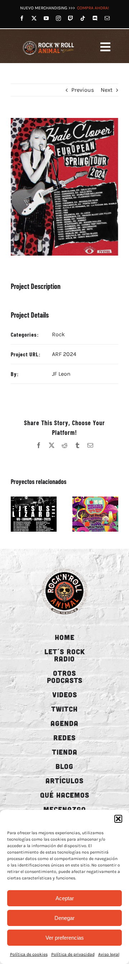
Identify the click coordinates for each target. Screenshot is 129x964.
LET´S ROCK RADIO (64, 655)
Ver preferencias (65, 938)
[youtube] (46, 18)
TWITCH (64, 708)
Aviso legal (108, 954)
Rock (58, 334)
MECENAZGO (64, 809)
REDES (64, 737)
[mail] (107, 18)
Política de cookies (29, 954)
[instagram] (58, 18)
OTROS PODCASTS (64, 676)
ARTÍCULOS (64, 780)
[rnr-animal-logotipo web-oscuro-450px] (64, 568)
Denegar (64, 918)
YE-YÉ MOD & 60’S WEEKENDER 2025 (87, 514)
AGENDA (64, 723)
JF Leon (61, 373)
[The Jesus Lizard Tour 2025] (34, 514)
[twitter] (34, 18)
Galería (41, 514)
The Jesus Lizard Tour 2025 (25, 514)
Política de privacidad (73, 954)
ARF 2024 (64, 354)
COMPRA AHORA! (93, 7)
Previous (82, 89)
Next (107, 89)
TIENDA (64, 751)
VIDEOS (64, 694)
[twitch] (70, 18)
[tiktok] (82, 18)
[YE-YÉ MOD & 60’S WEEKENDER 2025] (95, 514)
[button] (118, 818)
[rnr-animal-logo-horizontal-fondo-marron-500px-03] (48, 41)
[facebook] (21, 18)
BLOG (64, 766)
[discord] (94, 18)
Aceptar (65, 898)
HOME (65, 637)
